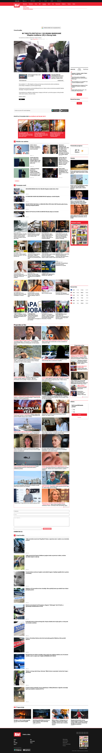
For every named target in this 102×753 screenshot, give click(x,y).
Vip (53, 4)
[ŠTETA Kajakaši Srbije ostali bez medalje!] (23, 76)
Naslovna (31, 4)
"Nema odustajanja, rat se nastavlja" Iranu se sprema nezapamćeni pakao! (79, 82)
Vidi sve (79, 94)
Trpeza (69, 4)
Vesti (36, 4)
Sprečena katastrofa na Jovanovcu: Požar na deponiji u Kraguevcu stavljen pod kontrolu (79, 86)
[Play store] (56, 110)
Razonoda (58, 4)
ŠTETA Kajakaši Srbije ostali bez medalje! (34, 75)
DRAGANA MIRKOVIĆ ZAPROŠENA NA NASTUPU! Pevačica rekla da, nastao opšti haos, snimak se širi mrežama (57, 76)
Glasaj (79, 414)
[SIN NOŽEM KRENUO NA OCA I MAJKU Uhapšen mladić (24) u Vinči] (19, 191)
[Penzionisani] (59, 1)
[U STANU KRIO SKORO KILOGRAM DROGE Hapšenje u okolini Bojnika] (19, 199)
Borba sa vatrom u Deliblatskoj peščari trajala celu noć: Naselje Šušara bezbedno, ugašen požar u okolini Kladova (79, 187)
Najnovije (25, 4)
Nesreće (25, 6)
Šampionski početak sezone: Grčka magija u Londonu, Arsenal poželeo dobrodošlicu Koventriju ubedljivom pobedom (79, 722)
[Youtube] (85, 733)
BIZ (39, 4)
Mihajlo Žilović (35, 39)
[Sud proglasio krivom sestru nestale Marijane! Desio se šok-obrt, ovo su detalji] (79, 210)
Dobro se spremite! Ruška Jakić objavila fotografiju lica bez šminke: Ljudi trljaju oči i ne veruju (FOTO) (78, 202)
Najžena (64, 4)
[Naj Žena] (39, 1)
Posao (64, 745)
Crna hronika (26, 7)
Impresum (65, 742)
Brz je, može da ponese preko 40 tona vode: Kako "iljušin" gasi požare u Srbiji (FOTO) (79, 172)
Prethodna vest (23, 80)
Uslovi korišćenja (66, 744)
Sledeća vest (61, 80)
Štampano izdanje (76, 222)
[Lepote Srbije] (33, 1)
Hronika (44, 4)
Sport (49, 4)
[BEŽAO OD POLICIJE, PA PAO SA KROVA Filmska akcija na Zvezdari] (19, 214)
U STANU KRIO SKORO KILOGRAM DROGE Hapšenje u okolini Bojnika (43, 196)
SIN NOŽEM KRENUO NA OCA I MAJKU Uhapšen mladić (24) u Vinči (42, 189)
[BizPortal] (25, 1)
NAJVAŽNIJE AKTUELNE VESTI (37, 116)
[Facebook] (77, 733)
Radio (74, 4)
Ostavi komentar (47, 528)
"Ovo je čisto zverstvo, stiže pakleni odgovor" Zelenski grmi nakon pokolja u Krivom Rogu (79, 78)
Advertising (65, 741)
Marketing (65, 739)
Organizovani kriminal (28, 9)
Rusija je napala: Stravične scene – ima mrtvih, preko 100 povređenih (78, 90)
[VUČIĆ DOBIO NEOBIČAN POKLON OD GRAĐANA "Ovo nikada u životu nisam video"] (50, 173)
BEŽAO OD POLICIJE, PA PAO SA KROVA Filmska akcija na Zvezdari (42, 211)
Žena (31, 742)
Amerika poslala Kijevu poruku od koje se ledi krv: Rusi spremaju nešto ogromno (41, 721)
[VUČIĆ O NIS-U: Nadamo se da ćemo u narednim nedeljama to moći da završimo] (21, 149)
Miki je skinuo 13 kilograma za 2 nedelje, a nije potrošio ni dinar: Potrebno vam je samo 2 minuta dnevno (60, 722)
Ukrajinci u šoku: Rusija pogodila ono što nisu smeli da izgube (22, 721)
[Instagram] (80, 733)
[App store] (64, 110)
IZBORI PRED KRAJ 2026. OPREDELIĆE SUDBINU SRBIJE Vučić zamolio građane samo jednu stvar (35, 160)
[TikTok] (82, 733)
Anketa (72, 401)
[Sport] (52, 1)
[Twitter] (87, 733)
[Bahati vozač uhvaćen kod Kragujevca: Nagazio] (19, 612)
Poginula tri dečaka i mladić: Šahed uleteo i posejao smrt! (79, 74)
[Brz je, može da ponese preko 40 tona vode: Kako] (79, 165)
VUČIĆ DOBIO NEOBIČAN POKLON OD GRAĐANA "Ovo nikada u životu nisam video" (63, 171)
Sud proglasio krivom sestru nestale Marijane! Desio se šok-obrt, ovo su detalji (78, 216)
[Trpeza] (45, 1)
